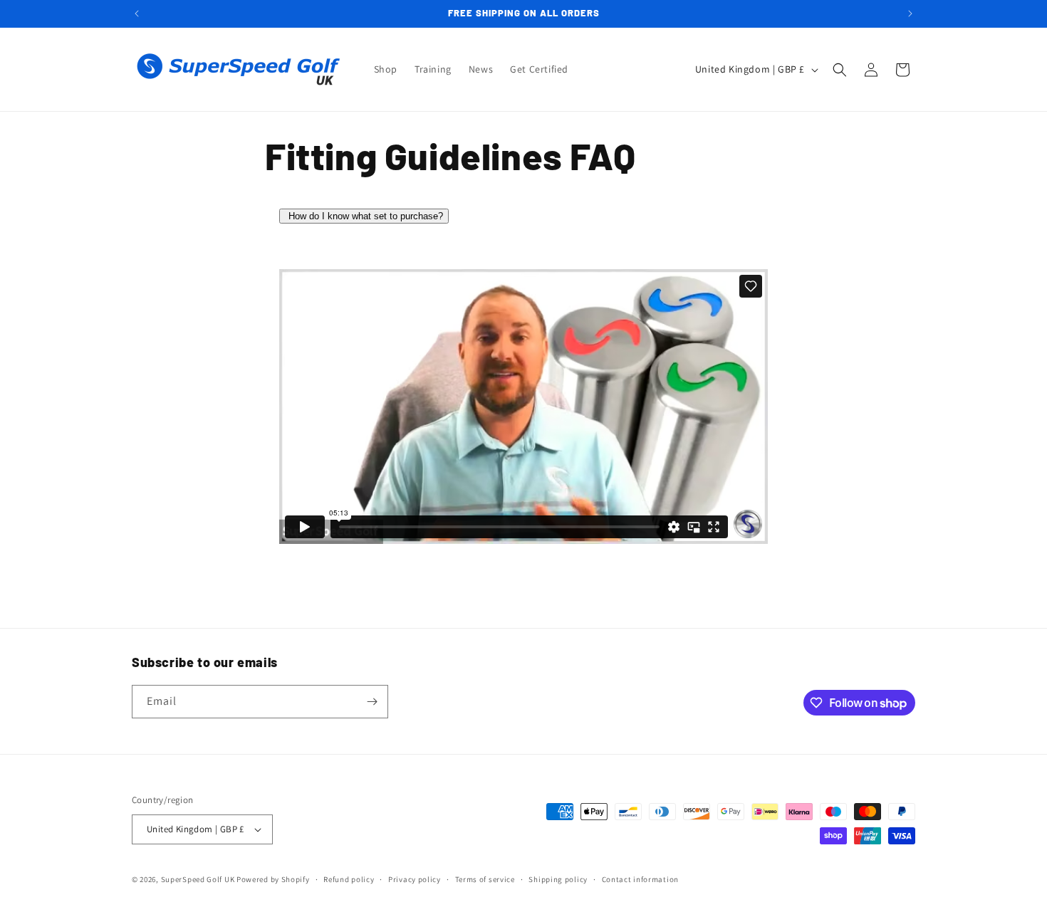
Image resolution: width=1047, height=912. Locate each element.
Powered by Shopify (273, 879)
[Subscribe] (371, 701)
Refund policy (348, 879)
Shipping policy (558, 879)
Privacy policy (414, 879)
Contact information (640, 879)
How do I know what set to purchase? (365, 216)
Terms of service (485, 879)
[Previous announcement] (136, 13)
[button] (839, 69)
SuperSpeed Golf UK (198, 879)
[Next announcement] (910, 13)
